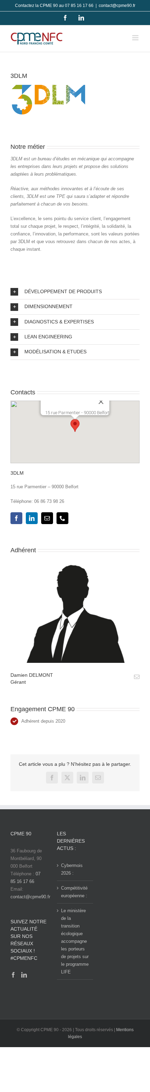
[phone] (62, 518)
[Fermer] (101, 401)
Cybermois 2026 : (72, 869)
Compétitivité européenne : (74, 891)
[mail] (47, 518)
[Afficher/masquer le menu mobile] (136, 37)
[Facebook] (13, 975)
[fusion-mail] (137, 677)
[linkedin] (32, 518)
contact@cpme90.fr (117, 5)
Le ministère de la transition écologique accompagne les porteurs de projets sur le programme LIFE (75, 941)
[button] (75, 291)
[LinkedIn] (24, 975)
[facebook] (16, 518)
